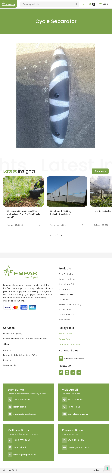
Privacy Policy (65, 333)
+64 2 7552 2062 (21, 440)
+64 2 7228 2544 (76, 440)
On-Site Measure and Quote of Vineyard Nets (25, 338)
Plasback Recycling (12, 333)
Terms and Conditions (69, 344)
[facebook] (61, 372)
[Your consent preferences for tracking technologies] (107, 468)
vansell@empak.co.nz (78, 414)
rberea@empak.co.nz (78, 447)
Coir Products (65, 299)
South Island (19, 447)
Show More (100, 171)
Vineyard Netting (67, 279)
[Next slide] (62, 235)
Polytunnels (64, 289)
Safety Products (66, 314)
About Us (7, 350)
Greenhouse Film (67, 294)
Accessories (64, 319)
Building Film (65, 309)
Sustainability (9, 365)
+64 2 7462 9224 (21, 399)
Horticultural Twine (67, 284)
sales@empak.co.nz (74, 358)
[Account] (83, 4)
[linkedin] (72, 372)
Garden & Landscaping (70, 304)
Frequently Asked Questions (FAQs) (20, 355)
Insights (7, 360)
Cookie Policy (65, 339)
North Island (19, 406)
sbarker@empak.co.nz (24, 414)
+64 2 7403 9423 (76, 399)
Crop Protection (66, 274)
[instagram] (67, 372)
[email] (78, 372)
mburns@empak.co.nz (24, 454)
